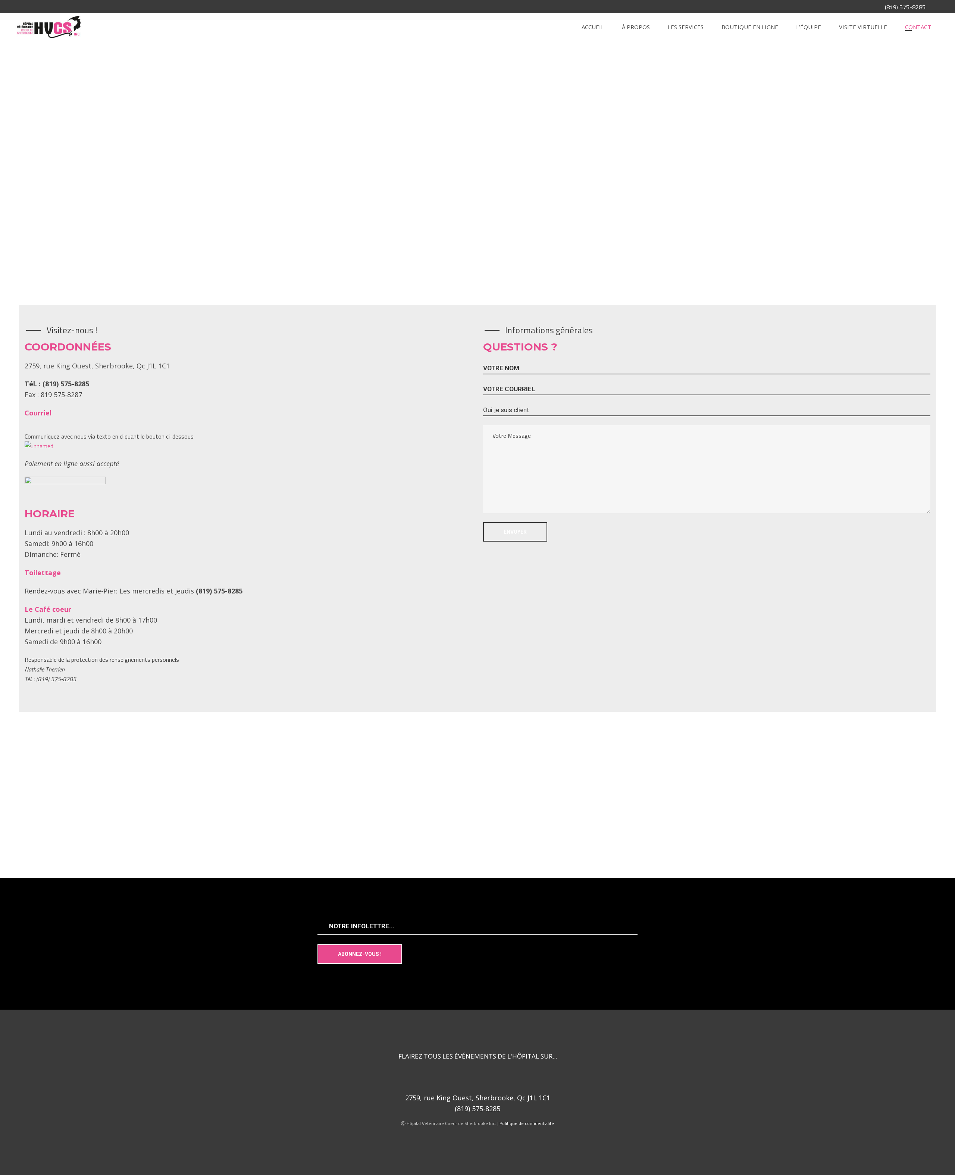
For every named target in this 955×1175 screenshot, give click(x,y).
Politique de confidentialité (527, 1123)
